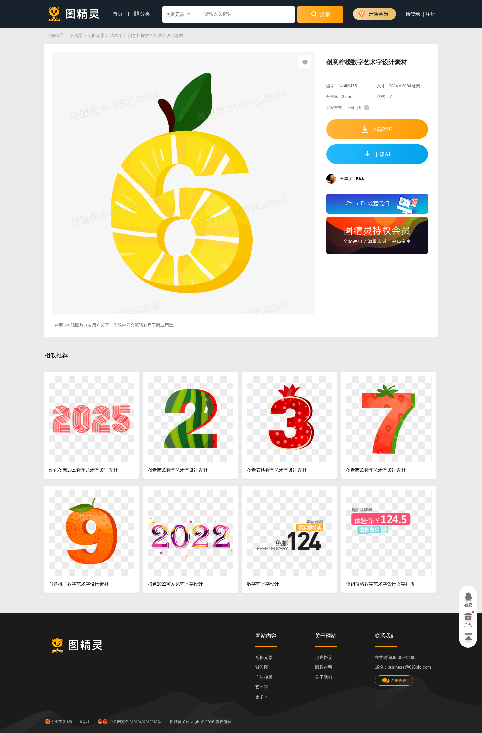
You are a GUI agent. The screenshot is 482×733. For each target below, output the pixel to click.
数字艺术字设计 (263, 584)
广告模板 (263, 677)
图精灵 (76, 35)
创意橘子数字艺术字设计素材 (79, 584)
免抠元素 (96, 35)
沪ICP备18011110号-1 (70, 722)
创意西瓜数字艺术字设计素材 (178, 470)
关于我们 (323, 677)
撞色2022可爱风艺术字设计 (175, 584)
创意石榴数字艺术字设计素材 (277, 470)
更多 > (261, 696)
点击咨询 (399, 680)
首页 (118, 14)
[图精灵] (73, 14)
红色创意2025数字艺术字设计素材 (83, 470)
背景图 (261, 667)
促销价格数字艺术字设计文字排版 (380, 584)
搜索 (324, 14)
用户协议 (323, 657)
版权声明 (323, 667)
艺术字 (116, 35)
